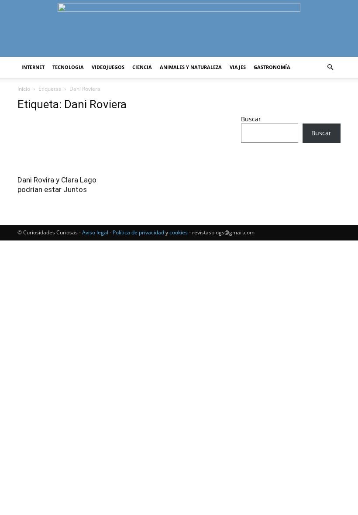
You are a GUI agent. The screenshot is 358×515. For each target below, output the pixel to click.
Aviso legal (95, 232)
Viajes (238, 67)
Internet (33, 67)
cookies (178, 232)
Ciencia (142, 67)
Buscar (251, 119)
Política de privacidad (138, 232)
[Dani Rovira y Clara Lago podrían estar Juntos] (67, 144)
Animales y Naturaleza (191, 67)
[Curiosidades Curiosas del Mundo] (179, 29)
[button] (330, 67)
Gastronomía (272, 67)
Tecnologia (68, 67)
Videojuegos (108, 67)
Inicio (23, 89)
